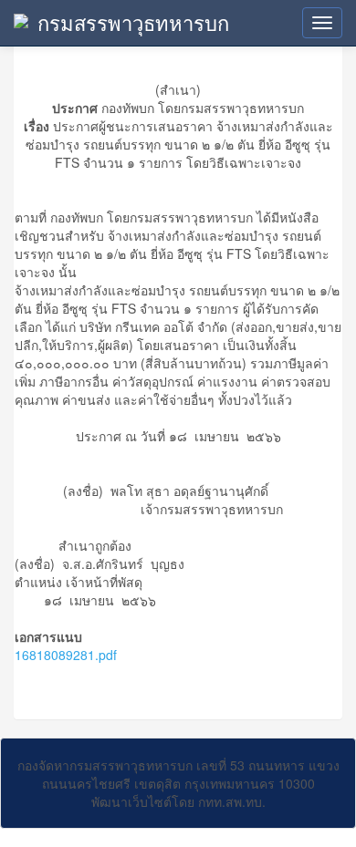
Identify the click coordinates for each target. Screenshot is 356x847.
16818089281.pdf (66, 655)
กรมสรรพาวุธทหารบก (133, 22)
